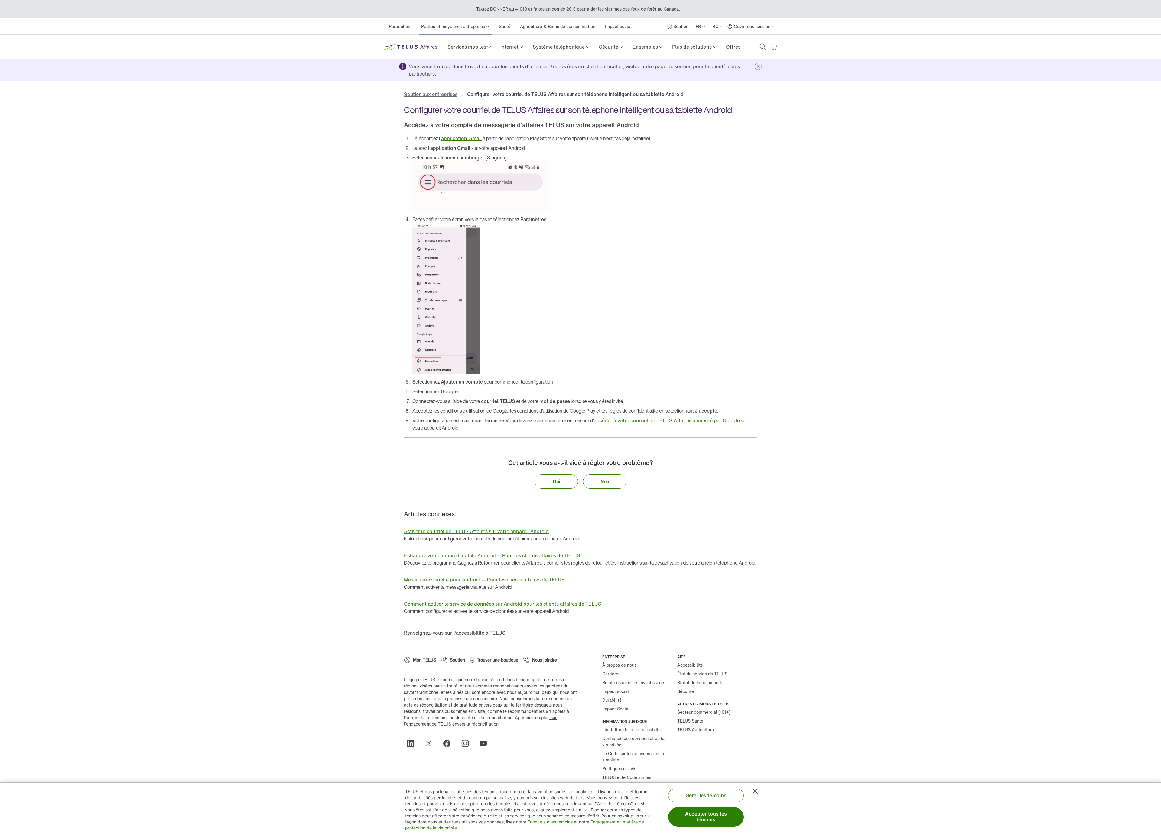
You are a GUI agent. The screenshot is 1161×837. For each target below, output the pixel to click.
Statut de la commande (700, 682)
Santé (504, 26)
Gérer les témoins (706, 795)
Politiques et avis (619, 768)
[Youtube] (485, 743)
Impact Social (615, 709)
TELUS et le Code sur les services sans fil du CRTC (627, 780)
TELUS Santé (690, 721)
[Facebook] (449, 743)
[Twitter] (431, 743)
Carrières (611, 674)
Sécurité (685, 691)
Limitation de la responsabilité (632, 729)
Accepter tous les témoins (706, 817)
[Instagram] (467, 743)
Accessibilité (690, 665)
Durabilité (612, 700)
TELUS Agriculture (695, 729)
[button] (469, 47)
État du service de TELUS (702, 674)
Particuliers (400, 26)
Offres (733, 46)
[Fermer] (755, 791)
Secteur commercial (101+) (703, 712)
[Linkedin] (413, 743)
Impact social (618, 26)
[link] (733, 47)
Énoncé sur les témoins (550, 821)
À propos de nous (619, 665)
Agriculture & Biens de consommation (557, 26)
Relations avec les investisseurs (633, 682)
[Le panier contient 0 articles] (773, 47)
